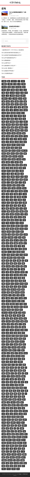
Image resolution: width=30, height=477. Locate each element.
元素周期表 (24, 107)
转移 (23, 408)
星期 (3, 243)
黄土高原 (16, 463)
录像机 (21, 211)
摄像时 (11, 228)
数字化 (17, 231)
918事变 (4, 81)
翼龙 (3, 361)
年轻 (15, 205)
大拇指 (21, 171)
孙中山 (3, 185)
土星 (24, 159)
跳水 (3, 408)
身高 (15, 408)
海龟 (11, 286)
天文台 (3, 176)
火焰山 (22, 295)
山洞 (7, 199)
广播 (3, 208)
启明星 (3, 144)
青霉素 (14, 443)
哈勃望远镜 (4, 150)
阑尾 (13, 434)
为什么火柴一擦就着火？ (7, 68)
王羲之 (15, 312)
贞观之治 (13, 402)
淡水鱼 (3, 289)
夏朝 (13, 171)
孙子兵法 (9, 185)
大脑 (8, 173)
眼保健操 (8, 335)
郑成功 (8, 419)
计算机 (19, 399)
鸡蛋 (7, 463)
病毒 (12, 327)
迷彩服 (13, 416)
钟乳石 (3, 425)
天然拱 (12, 176)
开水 (21, 208)
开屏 (17, 208)
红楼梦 (20, 353)
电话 (8, 324)
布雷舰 (24, 202)
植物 (11, 263)
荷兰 (22, 382)
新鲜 (13, 234)
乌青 (7, 92)
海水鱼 (16, 283)
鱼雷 (18, 460)
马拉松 (8, 454)
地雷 (21, 165)
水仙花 (22, 269)
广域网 (23, 205)
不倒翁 (23, 84)
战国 (12, 220)
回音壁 (13, 159)
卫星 (3, 130)
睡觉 (3, 338)
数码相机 (4, 234)
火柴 (18, 295)
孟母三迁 (4, 188)
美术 (19, 359)
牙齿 (17, 304)
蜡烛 (7, 393)
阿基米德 (4, 437)
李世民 (12, 254)
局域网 (18, 197)
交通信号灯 (4, 98)
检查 (7, 263)
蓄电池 (3, 388)
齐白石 (8, 469)
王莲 (20, 312)
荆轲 (15, 382)
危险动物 (17, 130)
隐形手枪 (19, 437)
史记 (11, 139)
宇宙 (9, 188)
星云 (21, 240)
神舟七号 (22, 341)
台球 (7, 139)
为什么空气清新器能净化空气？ (9, 58)
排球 (3, 228)
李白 (17, 254)
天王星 (17, 176)
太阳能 (8, 179)
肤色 (3, 367)
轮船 (11, 411)
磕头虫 (16, 341)
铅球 (7, 428)
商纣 (21, 153)
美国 (15, 359)
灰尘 (25, 298)
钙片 (23, 422)
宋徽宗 (3, 191)
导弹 (11, 194)
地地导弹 (4, 165)
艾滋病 (11, 379)
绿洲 (23, 356)
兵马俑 (3, 113)
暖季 (3, 246)
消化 (15, 286)
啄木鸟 (12, 153)
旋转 (21, 234)
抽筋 (8, 226)
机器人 (3, 254)
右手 (15, 139)
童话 (10, 350)
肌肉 (9, 364)
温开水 (3, 292)
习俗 (22, 92)
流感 (16, 280)
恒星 (11, 217)
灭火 (16, 298)
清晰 (19, 289)
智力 (25, 243)
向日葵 (16, 142)
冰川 (15, 116)
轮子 (3, 411)
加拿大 (25, 121)
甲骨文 (15, 318)
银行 (8, 431)
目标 (11, 333)
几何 (16, 119)
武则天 (17, 266)
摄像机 (16, 228)
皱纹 (3, 333)
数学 (22, 231)
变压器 (7, 136)
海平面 (7, 283)
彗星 (26, 211)
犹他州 (3, 307)
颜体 (16, 445)
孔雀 (24, 182)
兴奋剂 (25, 110)
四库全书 (4, 159)
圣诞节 (16, 162)
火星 (14, 295)
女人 (8, 182)
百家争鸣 (17, 330)
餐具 (3, 451)
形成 (3, 214)
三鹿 (15, 84)
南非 (16, 127)
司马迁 (24, 139)
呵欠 (16, 147)
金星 (8, 422)
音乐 (3, 445)
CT (18, 81)
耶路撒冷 (20, 361)
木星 (14, 252)
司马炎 (19, 139)
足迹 (22, 405)
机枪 (8, 254)
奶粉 (12, 182)
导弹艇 (15, 194)
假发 (21, 104)
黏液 (7, 466)
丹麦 (17, 90)
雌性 (14, 440)
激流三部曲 (4, 295)
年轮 (11, 205)
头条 (17, 179)
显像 (11, 243)
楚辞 (15, 263)
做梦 (25, 104)
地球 (13, 165)
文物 (9, 234)
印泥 (7, 130)
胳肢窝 (19, 370)
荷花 (26, 382)
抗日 (17, 223)
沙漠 (11, 275)
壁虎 (20, 168)
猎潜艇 (25, 307)
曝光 (7, 246)
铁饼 (3, 428)
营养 (16, 385)
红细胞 (3, 356)
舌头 (8, 376)
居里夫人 (24, 197)
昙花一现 (16, 240)
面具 (25, 443)
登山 (3, 330)
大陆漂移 (17, 173)
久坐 (21, 90)
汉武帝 (22, 272)
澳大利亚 (17, 292)
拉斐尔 (12, 226)
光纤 (3, 110)
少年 (7, 197)
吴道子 (13, 144)
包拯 (17, 124)
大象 (12, 173)
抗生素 (21, 223)
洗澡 (23, 278)
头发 (13, 179)
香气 (14, 451)
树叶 (14, 260)
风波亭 (24, 445)
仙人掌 (20, 98)
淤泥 (8, 289)
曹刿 (11, 246)
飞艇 (11, 448)
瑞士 (3, 318)
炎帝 (3, 301)
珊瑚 (10, 315)
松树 (15, 257)
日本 (16, 237)
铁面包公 (24, 425)
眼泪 (13, 335)
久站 (25, 90)
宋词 (8, 191)
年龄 (19, 205)
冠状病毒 (13, 113)
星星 (25, 240)
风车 (3, 448)
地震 (25, 165)
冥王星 (18, 113)
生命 (7, 318)
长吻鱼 (19, 431)
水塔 (3, 272)
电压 (25, 318)
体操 (25, 101)
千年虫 (3, 127)
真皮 (3, 335)
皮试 (26, 330)
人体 (10, 98)
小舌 (20, 194)
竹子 (19, 350)
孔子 (20, 182)
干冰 (3, 205)
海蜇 (3, 286)
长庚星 (3, 434)
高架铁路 (4, 460)
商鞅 (25, 153)
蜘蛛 (26, 390)
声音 (24, 168)
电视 (26, 321)
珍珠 (14, 315)
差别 (12, 202)
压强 (26, 130)
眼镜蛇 (25, 335)
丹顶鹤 (12, 90)
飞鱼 (15, 448)
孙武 (14, 185)
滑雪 (8, 292)
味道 (12, 147)
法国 (11, 278)
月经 (12, 249)
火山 (10, 295)
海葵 (26, 283)
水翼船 (11, 272)
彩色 (7, 214)
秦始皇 (15, 344)
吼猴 (3, 147)
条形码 (25, 254)
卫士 (26, 127)
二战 (7, 95)
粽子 (16, 353)
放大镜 (3, 231)
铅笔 (11, 428)
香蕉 (18, 451)
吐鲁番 (11, 142)
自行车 (3, 376)
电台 (3, 321)
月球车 (3, 249)
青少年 (23, 440)
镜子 (12, 431)
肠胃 (24, 364)
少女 (3, 197)
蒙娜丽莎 (21, 385)
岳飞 (15, 199)
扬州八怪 (12, 223)
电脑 (22, 321)
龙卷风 (13, 469)
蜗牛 (22, 390)
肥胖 (7, 367)
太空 (22, 176)
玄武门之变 (4, 312)
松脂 (19, 257)
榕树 (23, 263)
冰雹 (24, 116)
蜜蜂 (3, 393)
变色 (16, 136)
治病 (3, 278)
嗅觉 (10, 156)
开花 (25, 208)
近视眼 (3, 416)
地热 (9, 165)
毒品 (25, 266)
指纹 (26, 226)
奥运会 (3, 182)
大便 (17, 171)
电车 (12, 324)
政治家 (8, 231)
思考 (3, 217)
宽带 (16, 191)
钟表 (12, 425)
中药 (8, 90)
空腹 (19, 347)
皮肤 (22, 330)
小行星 (24, 194)
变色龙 (20, 136)
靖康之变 (20, 443)
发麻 (3, 136)
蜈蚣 (14, 390)
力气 (21, 121)
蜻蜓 (11, 393)
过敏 (7, 414)
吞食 (25, 142)
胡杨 (15, 370)
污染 (3, 275)
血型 (3, 396)
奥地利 (25, 179)
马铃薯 (19, 454)
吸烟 (23, 144)
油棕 (21, 275)
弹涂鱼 (12, 211)
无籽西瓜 (4, 237)
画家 (24, 324)
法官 (15, 278)
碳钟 (24, 338)
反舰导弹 (19, 133)
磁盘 (12, 341)
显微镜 (15, 243)
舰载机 (23, 376)
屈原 (3, 199)
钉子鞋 (18, 422)
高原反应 (12, 457)
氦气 (11, 269)
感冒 (24, 217)
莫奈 (3, 385)
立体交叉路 (4, 350)
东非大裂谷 (18, 87)
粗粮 (12, 353)
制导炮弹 (12, 121)
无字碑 (25, 234)
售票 (8, 153)
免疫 (7, 110)
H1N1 (23, 81)
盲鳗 (19, 333)
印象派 (11, 130)
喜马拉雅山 (4, 156)
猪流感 (8, 309)
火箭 (3, 298)
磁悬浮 (7, 341)
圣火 (12, 162)
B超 (8, 81)
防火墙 (21, 434)
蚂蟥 (21, 388)
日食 (20, 237)
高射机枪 (18, 457)
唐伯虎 (18, 150)
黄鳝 (3, 466)
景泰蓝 (20, 243)
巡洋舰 (19, 199)
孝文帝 (18, 185)
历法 (22, 130)
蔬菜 (13, 388)
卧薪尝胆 (21, 127)
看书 (23, 333)
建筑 (7, 208)
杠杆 (21, 254)
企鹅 (3, 101)
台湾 (3, 139)
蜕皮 (18, 390)
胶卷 (24, 370)
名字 (7, 142)
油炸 (25, 275)
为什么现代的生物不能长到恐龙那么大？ (11, 52)
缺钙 (3, 359)
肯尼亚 (11, 367)
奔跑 (21, 179)
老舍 (7, 361)
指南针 (17, 226)
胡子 (11, 370)
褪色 (23, 396)
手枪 (7, 223)
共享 (21, 110)
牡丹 (25, 304)
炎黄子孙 (8, 301)
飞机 (7, 448)
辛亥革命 (25, 411)
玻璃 (6, 315)
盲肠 (15, 333)
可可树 (25, 136)
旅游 (17, 234)
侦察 (3, 104)
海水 (12, 283)
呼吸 (20, 147)
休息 (12, 101)
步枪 (13, 266)
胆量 (3, 370)
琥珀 (23, 315)
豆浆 (8, 402)
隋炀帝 (13, 437)
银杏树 (21, 428)
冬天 (23, 113)
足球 (18, 405)
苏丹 (3, 382)
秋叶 (3, 344)
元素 (19, 107)
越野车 (13, 405)
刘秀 (3, 121)
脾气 (26, 373)
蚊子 (25, 388)
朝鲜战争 (4, 252)
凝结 (12, 119)
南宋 (8, 127)
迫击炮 (8, 416)
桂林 (26, 260)
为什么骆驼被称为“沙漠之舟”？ (9, 65)
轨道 (19, 408)
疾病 (8, 327)
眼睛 (17, 335)
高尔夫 (23, 457)
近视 (25, 414)
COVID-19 (14, 81)
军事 (8, 113)
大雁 (22, 173)
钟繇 (8, 425)
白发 (7, 330)
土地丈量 (19, 159)
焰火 (19, 301)
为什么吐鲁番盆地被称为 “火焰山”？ (17, 13)
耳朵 (15, 361)
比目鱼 (3, 269)
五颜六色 (23, 95)
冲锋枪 (3, 119)
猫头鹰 (16, 309)
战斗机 (16, 220)
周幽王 (7, 147)
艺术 (7, 379)
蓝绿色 (8, 388)
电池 (13, 321)
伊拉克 (7, 101)
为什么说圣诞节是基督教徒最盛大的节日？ (12, 55)
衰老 (19, 396)
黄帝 (21, 463)
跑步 (26, 405)
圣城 (3, 162)
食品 (19, 448)
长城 (24, 431)
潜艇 (12, 292)
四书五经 (15, 156)
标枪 (7, 260)
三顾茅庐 (10, 84)
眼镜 (21, 335)
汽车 (7, 275)
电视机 (3, 324)
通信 (18, 416)
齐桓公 (3, 469)
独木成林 (16, 307)
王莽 (24, 312)
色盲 (3, 379)
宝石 (12, 191)
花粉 (19, 379)
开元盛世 (12, 208)
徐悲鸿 (11, 214)
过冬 (3, 414)
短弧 (7, 338)
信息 (12, 104)
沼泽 (7, 278)
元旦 (11, 107)
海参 (24, 280)
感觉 (8, 220)
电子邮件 (8, 321)
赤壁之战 (4, 405)
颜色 (20, 445)
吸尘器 (18, 144)
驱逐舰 (24, 454)
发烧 (24, 133)
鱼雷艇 (22, 460)
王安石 (10, 312)
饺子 (7, 451)
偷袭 (7, 107)
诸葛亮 (3, 402)
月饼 (20, 249)
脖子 (12, 373)
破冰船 (15, 338)
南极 (12, 127)
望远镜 (24, 249)
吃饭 (3, 142)
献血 (21, 309)
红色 (8, 356)
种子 (11, 344)
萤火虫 (11, 385)
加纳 (3, 124)
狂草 (8, 307)
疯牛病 (3, 327)
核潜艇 (18, 260)
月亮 (19, 246)
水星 (7, 272)
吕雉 (21, 142)
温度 (23, 289)
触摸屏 (14, 399)
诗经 (24, 399)
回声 (9, 159)
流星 (20, 280)
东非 (13, 87)
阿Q (26, 434)
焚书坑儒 (14, 301)
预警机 (11, 445)
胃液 (22, 367)
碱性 (20, 338)
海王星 (21, 283)
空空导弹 (14, 347)
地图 (21, 162)
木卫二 (9, 252)
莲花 (7, 385)
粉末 (8, 353)
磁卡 (3, 341)
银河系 (3, 431)
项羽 (7, 445)
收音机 (21, 228)
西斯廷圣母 (4, 399)
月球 (23, 246)
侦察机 (7, 104)
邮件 (22, 416)
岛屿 (11, 199)
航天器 (12, 376)
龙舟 (18, 469)
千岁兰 (25, 124)
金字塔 (3, 422)
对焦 (3, 194)
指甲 (22, 226)
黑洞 (15, 466)
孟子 (23, 185)
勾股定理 (8, 124)
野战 (20, 419)
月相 (8, 249)
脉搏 (3, 373)
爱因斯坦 (12, 304)
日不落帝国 (10, 237)
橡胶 (3, 266)
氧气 (15, 269)
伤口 (21, 101)
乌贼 (3, 92)
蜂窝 (10, 390)
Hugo (20, 474)
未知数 (18, 252)
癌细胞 (23, 327)
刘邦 (7, 121)
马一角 (22, 451)
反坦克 (8, 133)
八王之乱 (16, 110)
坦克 (7, 168)
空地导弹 (4, 347)
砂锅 (11, 338)
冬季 (3, 116)
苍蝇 (23, 379)
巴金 (20, 202)
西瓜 (10, 399)
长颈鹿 (8, 434)
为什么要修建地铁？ (6, 60)
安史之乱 (19, 188)
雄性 (3, 440)
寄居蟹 (20, 191)
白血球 (11, 330)
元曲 (15, 107)
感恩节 (3, 220)
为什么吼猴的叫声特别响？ (8, 70)
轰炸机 (15, 411)
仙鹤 (25, 98)
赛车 (22, 402)
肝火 (20, 364)
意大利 (19, 217)
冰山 (7, 116)
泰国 (19, 278)
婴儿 (16, 182)
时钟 (3, 240)
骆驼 (3, 457)
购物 (18, 402)
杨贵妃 (3, 257)
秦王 (24, 344)
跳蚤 (11, 408)
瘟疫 (16, 327)
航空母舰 (18, 376)
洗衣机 (7, 280)
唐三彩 (13, 150)
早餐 (24, 237)
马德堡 (3, 454)
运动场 (20, 414)
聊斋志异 (4, 364)
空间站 (23, 347)
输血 (20, 411)
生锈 (11, 318)
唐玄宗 (3, 153)
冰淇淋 (19, 116)
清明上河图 (13, 289)
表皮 (15, 396)
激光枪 (22, 292)
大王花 (3, 173)
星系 (7, 243)
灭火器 (20, 298)
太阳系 (3, 179)
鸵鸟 (11, 463)
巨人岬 (3, 202)
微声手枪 (17, 214)
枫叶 (23, 257)
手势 (24, 220)
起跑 (9, 405)
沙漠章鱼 (16, 275)
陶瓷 (9, 437)
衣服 (11, 396)
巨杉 (8, 202)
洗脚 (3, 280)
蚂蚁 (17, 388)
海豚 (7, 286)
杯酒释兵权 (9, 257)
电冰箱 (20, 318)
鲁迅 (3, 463)
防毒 (17, 434)
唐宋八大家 (24, 150)
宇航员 (13, 188)
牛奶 (21, 304)
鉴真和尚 (13, 422)
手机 (3, 223)
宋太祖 (24, 188)
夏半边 (8, 171)
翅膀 (23, 359)
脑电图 (7, 373)
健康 (3, 107)
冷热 (8, 119)
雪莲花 (18, 440)
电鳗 (16, 324)
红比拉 (25, 353)
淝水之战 (24, 286)
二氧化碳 (12, 95)
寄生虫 (25, 191)
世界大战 (4, 87)
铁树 (19, 425)
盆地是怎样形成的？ (14, 26)
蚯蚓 (3, 390)
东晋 (9, 87)
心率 (22, 214)
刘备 (24, 119)
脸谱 (19, 373)
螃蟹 (19, 393)
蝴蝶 (15, 393)
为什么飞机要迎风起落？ (7, 73)
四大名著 (21, 156)
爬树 (7, 304)
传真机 (16, 101)
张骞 (8, 211)
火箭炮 (7, 298)
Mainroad (25, 474)
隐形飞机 (25, 437)
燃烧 (3, 304)
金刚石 (24, 419)
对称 (7, 194)
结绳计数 (18, 356)
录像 (17, 211)
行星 (7, 396)
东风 (24, 87)
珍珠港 (18, 315)
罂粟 (7, 359)
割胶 (17, 121)
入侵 (11, 110)
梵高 (3, 263)
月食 (16, 249)
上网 (19, 84)
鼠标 (19, 466)
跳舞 (7, 408)
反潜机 (13, 133)
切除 (20, 119)
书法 (3, 95)
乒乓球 (17, 92)
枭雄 (3, 260)
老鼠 (11, 361)
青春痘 (3, 443)
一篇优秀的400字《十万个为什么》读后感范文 (13, 50)
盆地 (7, 333)
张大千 (3, 211)
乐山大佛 (12, 92)
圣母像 (7, 162)
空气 (9, 347)
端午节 (14, 350)
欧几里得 (8, 266)
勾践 (13, 124)
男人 (20, 324)
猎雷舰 (3, 309)
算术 (23, 350)
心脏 (26, 214)
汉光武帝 (17, 272)
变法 (12, 136)
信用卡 (16, 104)
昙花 (11, 240)
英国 (11, 382)
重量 (16, 419)
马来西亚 (14, 454)
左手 (24, 199)
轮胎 (7, 411)
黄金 (25, 463)
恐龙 (7, 217)
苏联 (7, 382)
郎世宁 (3, 419)
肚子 (13, 364)
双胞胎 (3, 133)
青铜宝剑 (9, 443)
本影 (23, 252)
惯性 (15, 217)
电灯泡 (17, 321)
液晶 (19, 286)
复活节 (3, 171)
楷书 (19, 263)
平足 (7, 205)
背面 (7, 370)
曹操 (15, 246)
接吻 (7, 228)
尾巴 (11, 197)
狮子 (21, 307)
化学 (21, 124)
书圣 (26, 92)
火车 (12, 298)
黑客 (11, 466)
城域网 (15, 168)
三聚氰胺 (4, 84)
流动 (12, 280)
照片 (23, 301)
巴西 (16, 202)
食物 (23, 448)
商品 (17, 153)
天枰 (8, 176)
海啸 (3, 283)
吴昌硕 (8, 144)
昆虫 (7, 240)
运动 (11, 414)
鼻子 (23, 466)
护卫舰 (3, 226)
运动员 (15, 414)
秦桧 (20, 344)
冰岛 (11, 116)
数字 (13, 231)
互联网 (17, 95)
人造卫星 (15, 98)
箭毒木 (3, 353)
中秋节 (3, 90)
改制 (26, 228)
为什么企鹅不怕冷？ (6, 63)
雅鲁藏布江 (8, 440)
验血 (7, 457)
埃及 (11, 168)
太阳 (26, 176)
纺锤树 (12, 356)
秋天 (7, 344)
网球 (11, 359)
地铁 (17, 165)
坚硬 (3, 168)
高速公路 (10, 460)
